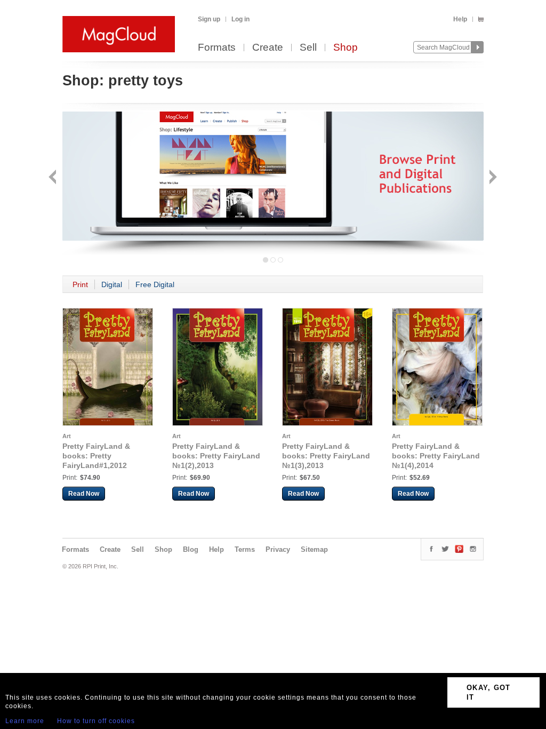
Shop (345, 48)
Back (54, 178)
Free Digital (154, 284)
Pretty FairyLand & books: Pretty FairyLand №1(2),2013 (216, 456)
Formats (217, 48)
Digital (111, 284)
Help (460, 19)
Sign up (209, 19)
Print (80, 284)
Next (492, 178)
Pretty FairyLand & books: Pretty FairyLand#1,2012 (96, 456)
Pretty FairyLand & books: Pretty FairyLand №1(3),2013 (326, 456)
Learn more (24, 721)
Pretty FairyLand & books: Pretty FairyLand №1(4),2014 (436, 456)
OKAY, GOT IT (489, 692)
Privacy (278, 549)
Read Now (83, 493)
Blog (190, 549)
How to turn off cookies (96, 721)
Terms (245, 549)
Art (66, 436)
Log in (240, 19)
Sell (308, 48)
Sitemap (314, 549)
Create (267, 48)
